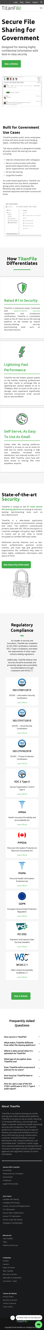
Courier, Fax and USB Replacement (16, 1206)
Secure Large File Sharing (12, 1219)
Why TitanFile (8, 1271)
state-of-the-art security (27, 310)
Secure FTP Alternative (12, 1216)
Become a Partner (10, 1274)
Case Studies (8, 1238)
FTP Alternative (9, 1209)
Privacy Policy (8, 1296)
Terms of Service (9, 1303)
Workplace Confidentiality (12, 1223)
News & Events (9, 1267)
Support (35, 2)
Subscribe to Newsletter (12, 1278)
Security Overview (10, 1300)
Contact (6, 1261)
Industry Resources (10, 1245)
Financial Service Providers (13, 1173)
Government (8, 1177)
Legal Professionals (10, 1184)
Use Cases (7, 1196)
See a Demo (11, 63)
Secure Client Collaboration (13, 1213)
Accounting (7, 1170)
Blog (21, 2)
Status (27, 2)
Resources (7, 1235)
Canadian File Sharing (11, 1199)
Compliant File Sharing (11, 1202)
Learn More (22, 702)
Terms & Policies (10, 1293)
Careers (6, 1264)
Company (7, 1257)
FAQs (5, 1242)
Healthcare (7, 1180)
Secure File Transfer (11, 1167)
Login (16, 2)
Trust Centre (8, 1307)
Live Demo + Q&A (10, 1281)
